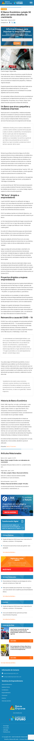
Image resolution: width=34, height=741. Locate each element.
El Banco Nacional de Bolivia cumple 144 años (14, 484)
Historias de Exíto (6, 701)
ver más (13, 641)
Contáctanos (5, 690)
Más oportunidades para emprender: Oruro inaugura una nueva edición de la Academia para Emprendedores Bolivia (18, 589)
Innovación (6, 728)
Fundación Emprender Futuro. (23, 737)
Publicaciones (6, 732)
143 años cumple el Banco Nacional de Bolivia (14, 473)
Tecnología (6, 725)
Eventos (4, 698)
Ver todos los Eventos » (9, 619)
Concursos (4, 695)
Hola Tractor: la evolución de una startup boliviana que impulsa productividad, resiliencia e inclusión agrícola (20, 631)
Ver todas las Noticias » (9, 552)
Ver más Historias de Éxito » (8, 663)
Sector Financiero (11, 446)
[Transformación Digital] (13, 524)
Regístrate (7, 569)
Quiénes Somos (6, 687)
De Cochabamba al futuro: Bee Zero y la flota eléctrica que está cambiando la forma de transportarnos (20, 647)
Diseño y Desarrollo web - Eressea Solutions (17, 739)
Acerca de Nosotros (7, 684)
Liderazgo (5, 730)
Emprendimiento (6, 692)
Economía (3, 9)
